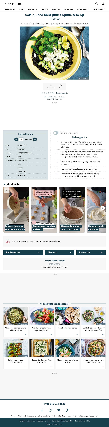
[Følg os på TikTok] (67, 410)
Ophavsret (56, 421)
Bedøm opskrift (62, 93)
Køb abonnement (43, 421)
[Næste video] (102, 208)
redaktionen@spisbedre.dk (87, 416)
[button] (16, 210)
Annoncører (31, 421)
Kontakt (22, 421)
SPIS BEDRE (14, 3)
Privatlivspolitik (66, 421)
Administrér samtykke (82, 421)
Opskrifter (9, 9)
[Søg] (96, 3)
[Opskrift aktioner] (25, 335)
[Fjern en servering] (16, 139)
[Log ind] (103, 3)
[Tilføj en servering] (35, 139)
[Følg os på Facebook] (42, 410)
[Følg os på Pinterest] (59, 410)
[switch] (55, 133)
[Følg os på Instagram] (50, 410)
